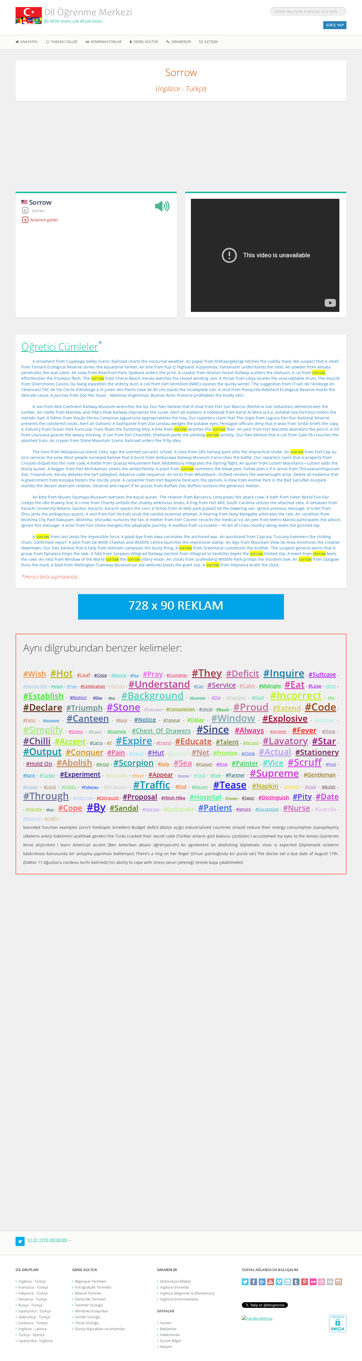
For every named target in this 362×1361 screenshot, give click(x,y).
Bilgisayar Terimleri (90, 1281)
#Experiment (80, 774)
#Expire (134, 740)
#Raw (215, 775)
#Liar (199, 686)
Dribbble (321, 1281)
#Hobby (68, 787)
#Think (328, 731)
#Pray (153, 674)
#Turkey (47, 775)
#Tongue (171, 720)
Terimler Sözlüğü (89, 1305)
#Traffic (151, 784)
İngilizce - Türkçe (32, 1281)
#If (109, 742)
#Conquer (85, 752)
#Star (324, 741)
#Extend (287, 708)
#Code (320, 707)
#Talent (227, 741)
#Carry (96, 742)
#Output (42, 751)
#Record (251, 742)
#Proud (251, 706)
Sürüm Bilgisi (170, 1340)
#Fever (304, 730)
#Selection (325, 720)
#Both (330, 686)
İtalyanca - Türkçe (33, 1293)
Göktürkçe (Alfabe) (175, 1281)
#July (163, 764)
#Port (50, 810)
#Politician (90, 787)
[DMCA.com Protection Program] (337, 1323)
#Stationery (317, 752)
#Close (100, 675)
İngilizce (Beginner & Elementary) (187, 1293)
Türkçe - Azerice (31, 1334)
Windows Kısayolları (91, 1310)
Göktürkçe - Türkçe (34, 1316)
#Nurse (296, 808)
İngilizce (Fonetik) (174, 1287)
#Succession (267, 809)
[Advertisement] (181, 149)
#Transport (153, 709)
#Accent (70, 741)
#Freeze (136, 753)
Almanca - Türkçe (32, 1299)
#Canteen (88, 718)
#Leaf (83, 675)
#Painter (245, 763)
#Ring (221, 764)
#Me (331, 697)
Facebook (253, 1281)
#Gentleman (320, 774)
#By (96, 807)
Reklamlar (168, 1328)
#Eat (295, 684)
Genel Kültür (145, 41)
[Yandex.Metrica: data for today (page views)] (257, 1318)
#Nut (111, 698)
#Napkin (265, 785)
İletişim (210, 41)
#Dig (216, 697)
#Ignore (243, 809)
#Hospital (205, 796)
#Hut (156, 752)
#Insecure (236, 697)
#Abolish (74, 762)
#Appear (160, 774)
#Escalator (178, 753)
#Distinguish (273, 797)
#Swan (248, 798)
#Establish (43, 695)
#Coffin (51, 818)
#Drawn (30, 787)
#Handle (34, 809)
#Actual (275, 752)
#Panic (29, 720)
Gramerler (180, 41)
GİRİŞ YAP (335, 25)
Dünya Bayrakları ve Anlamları (100, 1328)
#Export (95, 731)
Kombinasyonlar (105, 41)
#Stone (123, 706)
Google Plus (262, 1281)
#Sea (183, 762)
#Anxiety (278, 731)
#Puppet (204, 764)
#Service (221, 685)
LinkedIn (287, 1281)
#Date (327, 796)
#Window (233, 717)
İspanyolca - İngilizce (35, 1340)
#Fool (331, 764)
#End (180, 787)
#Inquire (283, 673)
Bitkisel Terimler (88, 1293)
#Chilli (37, 741)
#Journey (151, 809)
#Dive (97, 697)
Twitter (245, 1281)
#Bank (29, 775)
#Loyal (50, 787)
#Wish (34, 673)
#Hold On (39, 763)
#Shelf (258, 697)
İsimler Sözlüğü (87, 1316)
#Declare (42, 707)
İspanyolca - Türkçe (34, 1310)
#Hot (61, 673)
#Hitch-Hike (173, 798)
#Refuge (117, 686)
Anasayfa (28, 41)
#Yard (199, 775)
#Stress (76, 731)
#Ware (138, 775)
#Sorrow (183, 776)
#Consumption (180, 709)
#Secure (200, 787)
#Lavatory (285, 740)
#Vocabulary (116, 787)
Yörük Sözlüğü (87, 1322)
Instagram (338, 1281)
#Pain (116, 752)
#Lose (314, 686)
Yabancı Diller (63, 41)
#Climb (248, 753)
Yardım (166, 1322)
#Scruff (305, 762)
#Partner (235, 775)
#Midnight (270, 686)
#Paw (72, 686)
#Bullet (328, 787)
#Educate (193, 741)
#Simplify (43, 729)
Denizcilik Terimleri (90, 1299)
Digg (330, 1281)
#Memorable (35, 686)
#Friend (163, 742)
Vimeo (279, 1281)
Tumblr (296, 1281)
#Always (249, 730)
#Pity (302, 796)
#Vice (273, 762)
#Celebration (93, 686)
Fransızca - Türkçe (33, 1287)
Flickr (313, 1281)
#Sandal (124, 808)
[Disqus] (181, 965)
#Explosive (285, 718)
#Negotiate (116, 775)
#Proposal (140, 796)
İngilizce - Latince (32, 1328)
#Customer (177, 675)
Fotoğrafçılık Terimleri (93, 1287)
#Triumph (84, 707)
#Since (213, 729)
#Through (46, 795)
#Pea (134, 675)
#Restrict (78, 697)
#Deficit (242, 673)
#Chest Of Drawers (161, 730)
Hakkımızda (170, 1334)
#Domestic (198, 698)
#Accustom (51, 720)
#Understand (159, 684)
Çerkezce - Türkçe (33, 1322)
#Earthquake (179, 809)
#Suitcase (322, 674)
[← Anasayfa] (76, 15)
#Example (116, 731)
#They (207, 673)
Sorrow (40, 202)
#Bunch (222, 709)
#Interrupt (83, 798)
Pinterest (304, 1281)
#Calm (247, 685)
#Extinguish (108, 798)
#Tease (230, 784)
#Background (152, 695)
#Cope (70, 807)
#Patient (215, 807)
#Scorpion (133, 762)
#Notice (145, 719)
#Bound (118, 675)
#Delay (195, 719)
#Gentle (291, 787)
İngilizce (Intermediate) (179, 1299)
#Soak (310, 787)
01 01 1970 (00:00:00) (47, 1240)
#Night (57, 686)
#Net (200, 752)
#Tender (231, 798)
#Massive (32, 818)
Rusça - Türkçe (30, 1305)
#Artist (102, 764)
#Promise (225, 753)
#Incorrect (296, 695)
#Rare (121, 720)
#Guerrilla (325, 809)
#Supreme (274, 773)
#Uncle (205, 709)
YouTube (270, 1281)
